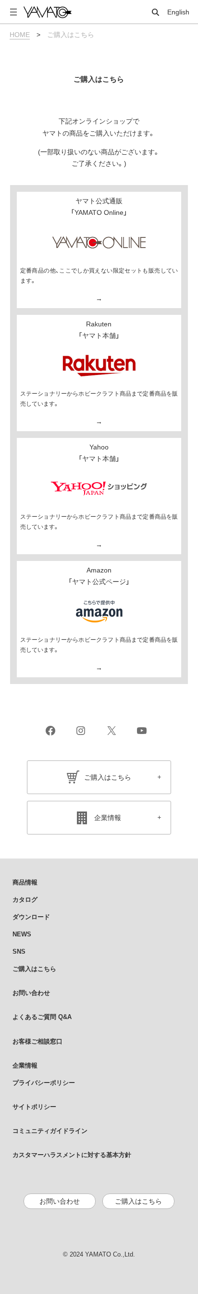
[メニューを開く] (13, 12)
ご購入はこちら (107, 777)
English (178, 12)
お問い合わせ (59, 1201)
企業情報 (107, 817)
